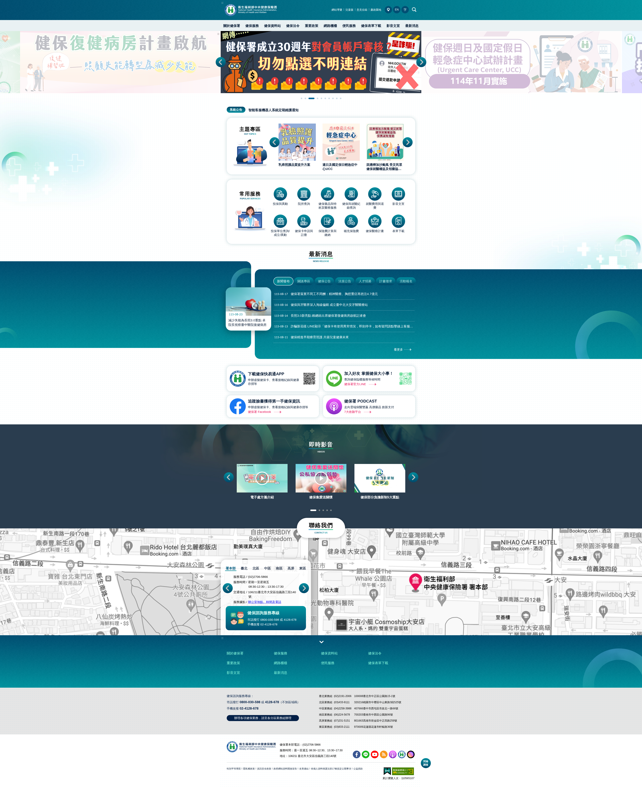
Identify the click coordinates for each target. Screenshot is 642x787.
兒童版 (349, 9)
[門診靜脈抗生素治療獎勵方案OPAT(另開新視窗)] (521, 62)
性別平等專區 (234, 768)
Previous (221, 62)
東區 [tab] (302, 568)
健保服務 (252, 26)
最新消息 (412, 26)
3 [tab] (309, 98)
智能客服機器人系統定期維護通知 (273, 110)
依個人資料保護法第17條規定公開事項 (331, 768)
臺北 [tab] (244, 568)
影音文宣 (393, 26)
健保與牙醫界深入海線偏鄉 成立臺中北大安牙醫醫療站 (321, 305)
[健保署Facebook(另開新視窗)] (356, 754)
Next (421, 62)
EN (397, 9)
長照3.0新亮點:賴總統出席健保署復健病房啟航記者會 (320, 316)
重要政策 (311, 26)
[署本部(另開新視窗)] (321, 603)
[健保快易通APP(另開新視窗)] (402, 754)
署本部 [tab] (231, 568)
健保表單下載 (371, 26)
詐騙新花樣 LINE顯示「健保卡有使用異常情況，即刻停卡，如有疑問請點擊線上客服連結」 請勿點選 (344, 326)
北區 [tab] (255, 568)
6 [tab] (325, 98)
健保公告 (324, 281)
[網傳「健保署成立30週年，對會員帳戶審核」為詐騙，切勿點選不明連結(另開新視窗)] (120, 62)
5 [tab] (321, 98)
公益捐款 (358, 768)
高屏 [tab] (291, 568)
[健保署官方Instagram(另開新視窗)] (411, 754)
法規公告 (344, 281)
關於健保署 (231, 26)
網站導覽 (337, 9)
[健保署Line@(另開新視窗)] (365, 754)
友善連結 (304, 768)
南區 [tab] (279, 568)
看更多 (398, 349)
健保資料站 (272, 26)
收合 (321, 642)
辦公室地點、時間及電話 (264, 602)
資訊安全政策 (264, 768)
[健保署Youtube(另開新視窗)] (375, 754)
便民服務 (349, 26)
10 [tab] (340, 98)
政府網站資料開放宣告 (285, 768)
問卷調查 (425, 763)
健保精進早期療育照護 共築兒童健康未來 (311, 337)
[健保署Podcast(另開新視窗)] (393, 754)
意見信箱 (362, 9)
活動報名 (406, 281)
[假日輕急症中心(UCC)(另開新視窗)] (321, 62)
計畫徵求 (385, 281)
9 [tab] (337, 98)
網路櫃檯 (330, 26)
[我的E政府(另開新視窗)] (387, 771)
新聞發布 (283, 281)
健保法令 (293, 26)
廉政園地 (375, 9)
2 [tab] (305, 98)
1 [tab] (301, 98)
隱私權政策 (249, 768)
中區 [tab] (267, 568)
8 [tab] (333, 98)
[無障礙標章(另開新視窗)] (403, 771)
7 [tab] (329, 98)
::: (222, 2)
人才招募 (365, 281)
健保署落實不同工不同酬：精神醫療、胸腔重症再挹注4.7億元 (326, 294)
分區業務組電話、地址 (388, 9)
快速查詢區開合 (414, 9)
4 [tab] (315, 98)
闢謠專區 (303, 281)
